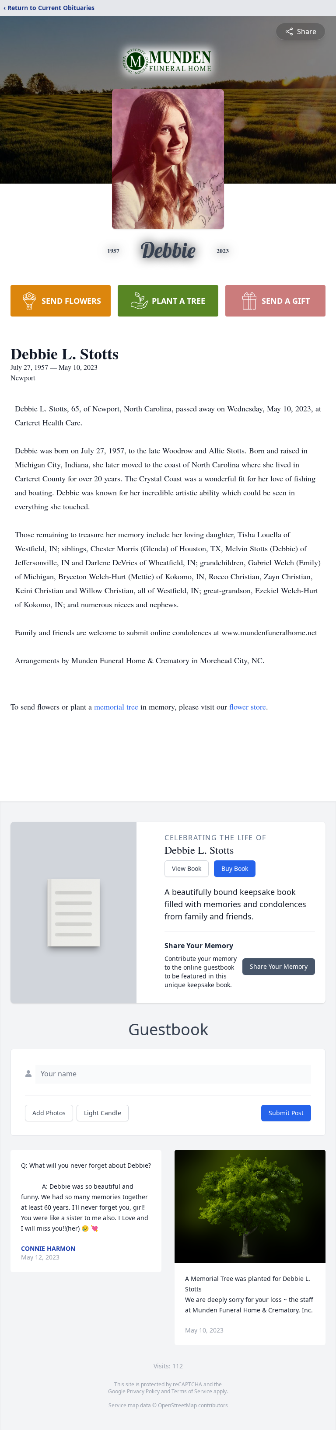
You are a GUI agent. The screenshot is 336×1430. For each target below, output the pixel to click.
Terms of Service (192, 1391)
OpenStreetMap (177, 1405)
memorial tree (116, 706)
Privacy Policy (143, 1391)
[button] (250, 1206)
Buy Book (234, 868)
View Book (186, 868)
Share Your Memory (279, 966)
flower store (247, 706)
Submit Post (286, 1113)
